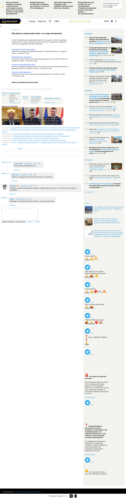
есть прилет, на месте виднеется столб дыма (105, 124)
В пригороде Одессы (96, 60)
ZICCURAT (13, 186)
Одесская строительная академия (100, 106)
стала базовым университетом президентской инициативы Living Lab (102, 108)
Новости (42, 21)
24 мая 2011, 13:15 (31, 164)
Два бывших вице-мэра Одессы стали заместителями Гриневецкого (36, 138)
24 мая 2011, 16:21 (22, 199)
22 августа (88, 90)
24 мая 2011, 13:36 (26, 175)
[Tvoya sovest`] (7, 162)
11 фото (53, 102)
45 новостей (12, 102)
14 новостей (47, 102)
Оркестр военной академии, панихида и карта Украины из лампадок (99, 96)
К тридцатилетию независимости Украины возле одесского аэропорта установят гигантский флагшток (45, 128)
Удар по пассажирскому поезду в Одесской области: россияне (99, 39)
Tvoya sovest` (18, 164)
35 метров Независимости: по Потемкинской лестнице (100, 49)
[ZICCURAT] (5, 189)
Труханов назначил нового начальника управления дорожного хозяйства (38, 134)
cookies (65, 496)
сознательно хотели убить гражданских (100, 42)
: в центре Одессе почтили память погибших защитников (100, 100)
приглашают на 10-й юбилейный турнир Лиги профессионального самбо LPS (104, 130)
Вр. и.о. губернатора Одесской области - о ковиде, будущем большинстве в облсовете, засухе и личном (39, 143)
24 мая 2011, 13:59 (26, 186)
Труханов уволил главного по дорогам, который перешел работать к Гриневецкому (41, 136)
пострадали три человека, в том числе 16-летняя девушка (104, 116)
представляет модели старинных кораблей (96, 169)
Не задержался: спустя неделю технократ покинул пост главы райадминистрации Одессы (32, 121)
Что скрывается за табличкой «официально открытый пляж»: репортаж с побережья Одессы (108, 209)
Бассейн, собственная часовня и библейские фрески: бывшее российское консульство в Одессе (100, 79)
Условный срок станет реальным (101, 184)
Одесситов (93, 129)
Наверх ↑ (20, 148)
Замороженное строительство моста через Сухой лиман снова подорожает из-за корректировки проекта (39, 131)
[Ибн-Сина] (6, 173)
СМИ (56, 21)
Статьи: (87, 203)
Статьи (32, 21)
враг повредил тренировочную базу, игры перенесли (98, 141)
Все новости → (90, 192)
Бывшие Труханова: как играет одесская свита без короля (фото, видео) (12, 121)
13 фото (18, 102)
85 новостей (34, 102)
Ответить (17, 170)
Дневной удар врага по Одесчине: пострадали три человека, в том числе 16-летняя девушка (39, 5)
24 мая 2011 (15, 30)
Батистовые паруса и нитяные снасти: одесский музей (99, 165)
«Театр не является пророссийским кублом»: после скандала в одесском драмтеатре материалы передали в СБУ (107, 221)
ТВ (50, 21)
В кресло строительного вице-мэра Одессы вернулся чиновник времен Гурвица (39, 140)
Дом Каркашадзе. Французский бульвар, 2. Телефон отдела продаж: (111, 5)
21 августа (88, 160)
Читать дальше (90, 397)
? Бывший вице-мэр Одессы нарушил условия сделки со (105, 185)
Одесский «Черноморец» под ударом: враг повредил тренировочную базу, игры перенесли (63, 5)
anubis (12, 199)
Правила (30, 222)
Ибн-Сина (15, 175)
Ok (71, 496)
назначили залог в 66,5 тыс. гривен (106, 178)
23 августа (88, 33)
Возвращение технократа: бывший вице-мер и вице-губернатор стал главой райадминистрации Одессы (51, 121)
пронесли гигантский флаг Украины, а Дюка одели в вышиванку (99, 53)
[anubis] (4, 198)
